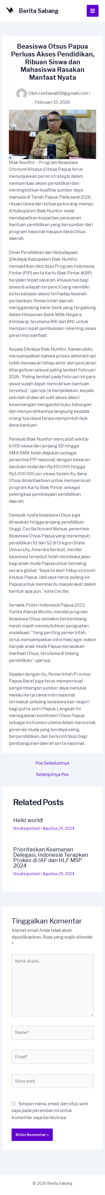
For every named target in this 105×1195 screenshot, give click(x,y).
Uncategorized (26, 828)
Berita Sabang (39, 10)
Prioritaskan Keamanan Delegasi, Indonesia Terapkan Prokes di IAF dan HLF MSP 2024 (50, 857)
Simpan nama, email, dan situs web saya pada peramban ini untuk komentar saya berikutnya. (50, 1110)
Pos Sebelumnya (52, 763)
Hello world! (28, 820)
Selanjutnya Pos (52, 774)
